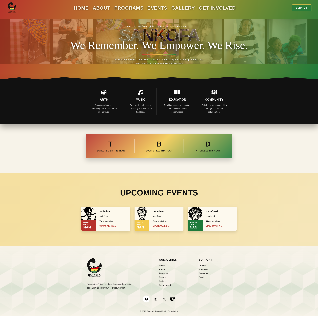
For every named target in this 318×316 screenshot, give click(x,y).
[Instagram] (155, 299)
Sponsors (203, 273)
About (101, 8)
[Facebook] (146, 299)
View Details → (107, 226)
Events (157, 8)
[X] (164, 299)
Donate (202, 265)
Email (201, 277)
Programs (128, 8)
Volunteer (203, 269)
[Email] (172, 299)
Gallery (183, 8)
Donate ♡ (301, 8)
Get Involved (217, 8)
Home (81, 8)
